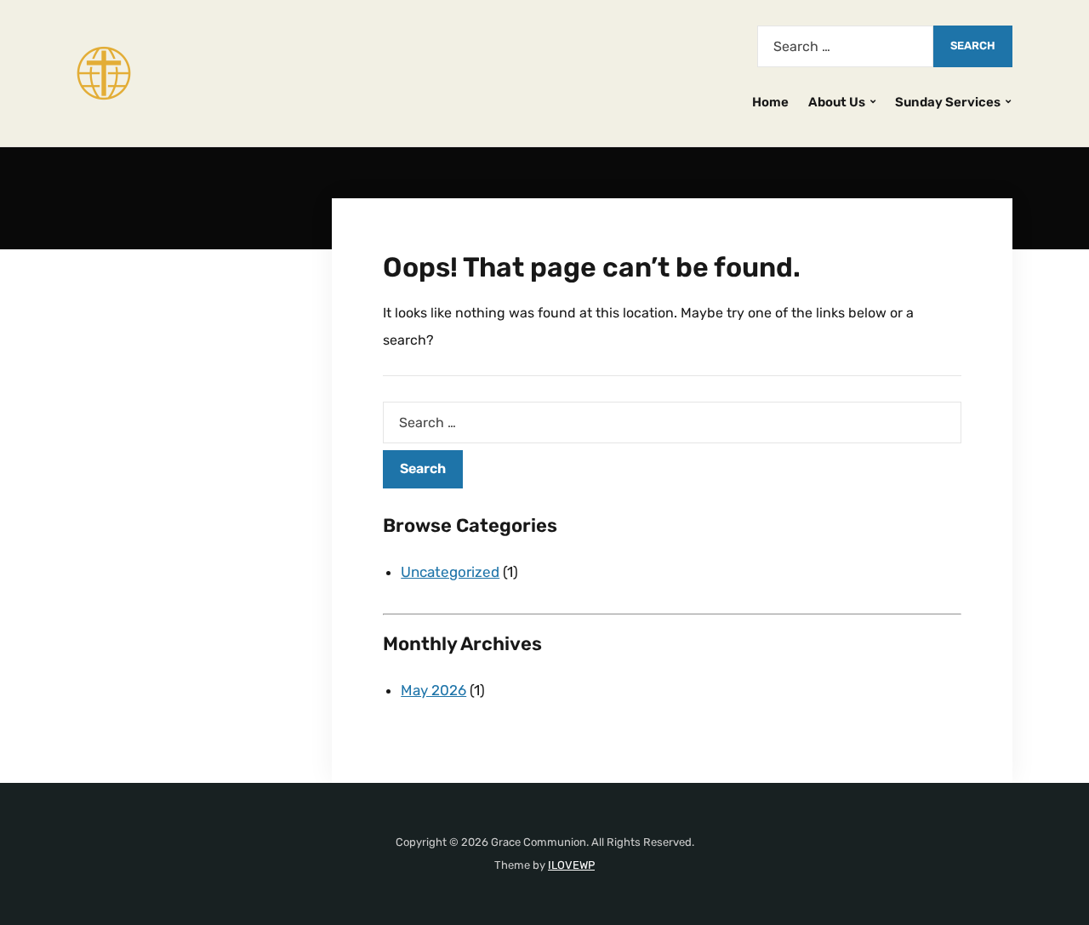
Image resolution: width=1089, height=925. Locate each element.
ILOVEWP (571, 865)
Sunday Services (948, 102)
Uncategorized (450, 571)
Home (770, 102)
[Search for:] (845, 46)
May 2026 (433, 690)
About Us (836, 102)
